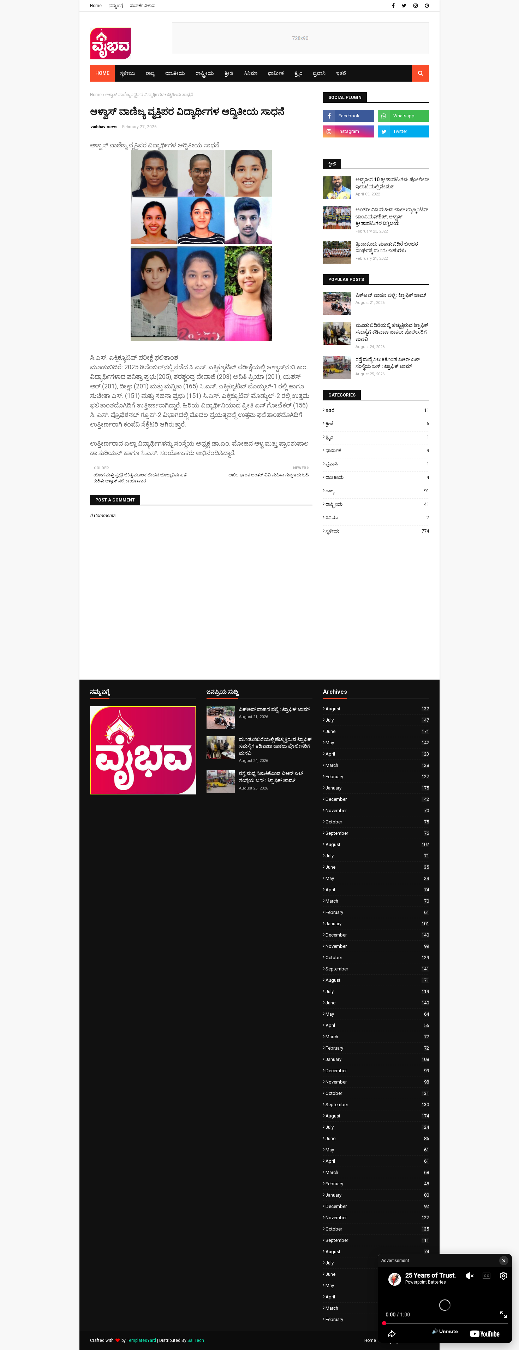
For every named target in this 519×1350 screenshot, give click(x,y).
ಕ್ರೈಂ (377, 437)
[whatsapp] (403, 116)
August (377, 708)
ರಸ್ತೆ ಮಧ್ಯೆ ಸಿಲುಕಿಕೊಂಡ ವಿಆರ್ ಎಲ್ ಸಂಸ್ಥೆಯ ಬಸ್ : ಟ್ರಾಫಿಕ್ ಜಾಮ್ (388, 363)
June (377, 731)
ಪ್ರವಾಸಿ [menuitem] (319, 73)
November (377, 810)
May (377, 742)
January (377, 788)
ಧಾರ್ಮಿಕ (377, 450)
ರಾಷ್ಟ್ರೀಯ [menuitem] (205, 73)
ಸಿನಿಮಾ (377, 517)
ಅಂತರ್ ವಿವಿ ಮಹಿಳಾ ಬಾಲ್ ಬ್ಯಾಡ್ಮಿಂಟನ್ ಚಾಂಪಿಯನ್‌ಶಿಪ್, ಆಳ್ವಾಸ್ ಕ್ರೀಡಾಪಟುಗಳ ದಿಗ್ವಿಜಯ (392, 216)
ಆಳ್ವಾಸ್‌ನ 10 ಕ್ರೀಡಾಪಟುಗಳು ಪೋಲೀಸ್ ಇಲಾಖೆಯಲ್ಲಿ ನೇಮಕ (392, 183)
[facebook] (393, 5)
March (377, 765)
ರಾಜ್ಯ (377, 490)
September (377, 833)
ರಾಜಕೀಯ (377, 477)
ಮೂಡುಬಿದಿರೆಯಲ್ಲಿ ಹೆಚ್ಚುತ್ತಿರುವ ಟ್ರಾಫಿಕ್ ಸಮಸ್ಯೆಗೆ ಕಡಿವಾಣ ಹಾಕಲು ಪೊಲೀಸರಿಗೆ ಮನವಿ (392, 332)
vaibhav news (104, 126)
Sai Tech (195, 1340)
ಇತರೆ (377, 410)
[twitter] (404, 5)
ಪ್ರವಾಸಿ (377, 463)
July (377, 720)
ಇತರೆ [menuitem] (341, 73)
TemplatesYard (141, 1340)
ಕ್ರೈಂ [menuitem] (298, 73)
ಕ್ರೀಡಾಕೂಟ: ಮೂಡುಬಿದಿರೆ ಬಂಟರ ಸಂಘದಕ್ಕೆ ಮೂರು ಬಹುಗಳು (387, 247)
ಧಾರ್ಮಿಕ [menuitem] (276, 73)
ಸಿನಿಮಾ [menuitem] (250, 73)
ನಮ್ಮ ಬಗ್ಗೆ (116, 5)
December (377, 799)
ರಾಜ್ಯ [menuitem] (150, 73)
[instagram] (415, 5)
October (377, 821)
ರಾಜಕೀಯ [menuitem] (175, 73)
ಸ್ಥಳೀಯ (377, 531)
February (377, 776)
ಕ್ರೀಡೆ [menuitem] (229, 73)
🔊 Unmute (445, 1331)
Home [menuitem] (102, 73)
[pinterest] (426, 5)
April (377, 754)
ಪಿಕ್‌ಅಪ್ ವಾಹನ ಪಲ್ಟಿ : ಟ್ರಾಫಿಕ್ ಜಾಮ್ (391, 295)
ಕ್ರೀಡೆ (377, 423)
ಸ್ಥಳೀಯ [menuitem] (127, 73)
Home (96, 5)
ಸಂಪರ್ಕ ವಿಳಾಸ (142, 5)
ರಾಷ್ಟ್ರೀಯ (377, 504)
